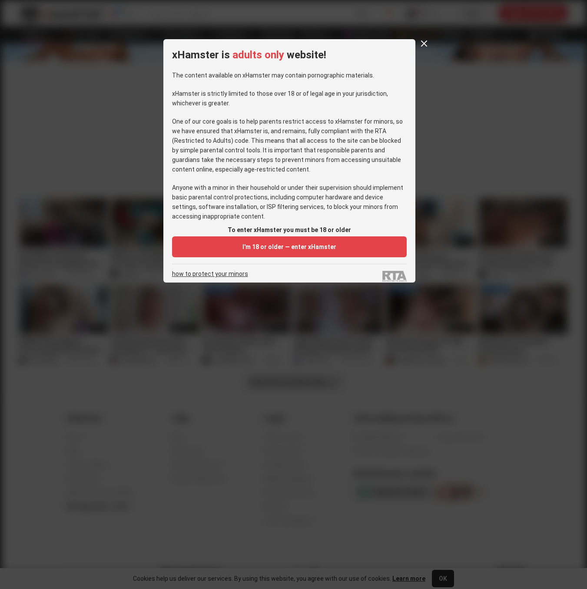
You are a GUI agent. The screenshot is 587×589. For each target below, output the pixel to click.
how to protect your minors (210, 274)
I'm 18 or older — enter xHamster (289, 246)
